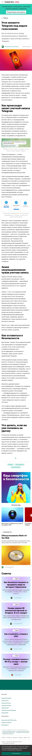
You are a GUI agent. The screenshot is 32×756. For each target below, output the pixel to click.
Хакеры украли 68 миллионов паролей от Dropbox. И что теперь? (16, 610)
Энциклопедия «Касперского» (8, 743)
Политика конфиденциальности (8, 731)
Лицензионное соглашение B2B (22, 732)
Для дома (4, 694)
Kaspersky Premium (6, 703)
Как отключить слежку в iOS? (16, 635)
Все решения (5, 712)
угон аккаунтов (20, 464)
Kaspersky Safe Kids (6, 705)
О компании (9, 737)
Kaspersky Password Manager (9, 710)
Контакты (4, 737)
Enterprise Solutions (6, 722)
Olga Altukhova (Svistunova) (11, 46)
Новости (25, 737)
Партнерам (15, 737)
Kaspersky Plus (5, 700)
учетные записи (16, 467)
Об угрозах (20, 737)
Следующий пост (7, 532)
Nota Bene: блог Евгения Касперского (13, 741)
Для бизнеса (5, 716)
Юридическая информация (7, 733)
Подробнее (19, 749)
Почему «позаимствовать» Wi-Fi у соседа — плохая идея (16, 661)
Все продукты (5, 725)
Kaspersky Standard (6, 698)
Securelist (3, 741)
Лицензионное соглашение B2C (8, 732)
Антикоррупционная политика (22, 731)
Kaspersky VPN (5, 708)
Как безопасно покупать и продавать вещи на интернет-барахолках (16, 584)
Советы (17, 578)
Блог (29, 737)
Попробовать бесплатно (16, 12)
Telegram (5, 18)
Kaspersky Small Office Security (9, 720)
